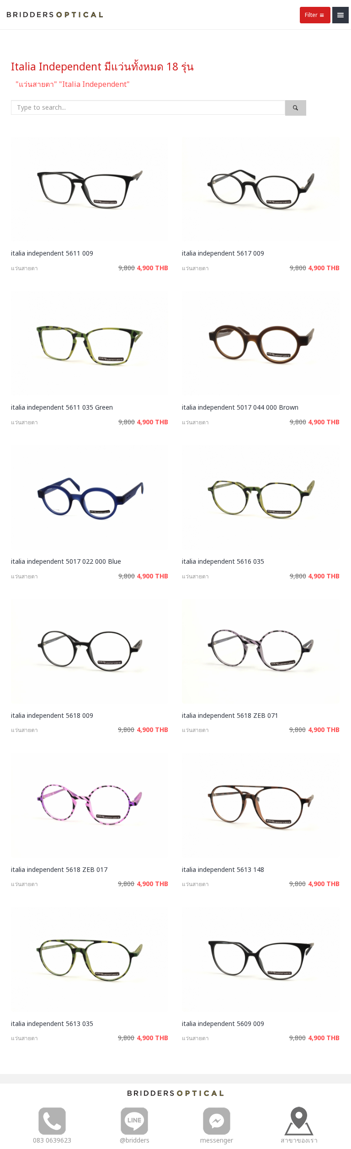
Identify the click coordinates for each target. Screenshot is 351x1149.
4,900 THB (152, 267)
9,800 (126, 267)
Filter (311, 15)
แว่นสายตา (24, 268)
